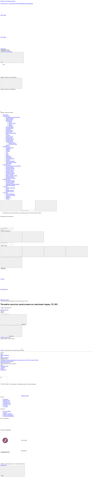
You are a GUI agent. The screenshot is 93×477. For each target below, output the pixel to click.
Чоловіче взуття (7, 179)
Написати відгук (4, 310)
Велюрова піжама (13, 144)
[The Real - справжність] (4, 382)
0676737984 (3, 15)
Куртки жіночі (12, 123)
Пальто (10, 124)
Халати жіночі (12, 142)
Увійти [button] (2, 350)
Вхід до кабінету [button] (7, 411)
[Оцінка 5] (11, 262)
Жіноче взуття (6, 146)
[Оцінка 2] (33, 251)
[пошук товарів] (11, 206)
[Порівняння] (11, 83)
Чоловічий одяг (6, 164)
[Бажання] (46, 71)
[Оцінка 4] (76, 251)
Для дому (5, 186)
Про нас (2, 3)
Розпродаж (5, 114)
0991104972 (3, 48)
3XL (5, 354)
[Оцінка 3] (55, 251)
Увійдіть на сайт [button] (4, 337)
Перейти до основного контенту (8, 1)
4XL (5, 357)
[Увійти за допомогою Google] (33, 237)
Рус (4, 64)
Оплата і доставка (8, 3)
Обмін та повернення (18, 3)
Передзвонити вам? (5, 50)
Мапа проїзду (4, 465)
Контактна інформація (28, 3)
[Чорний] (19, 360)
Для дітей (5, 192)
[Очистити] (46, 206)
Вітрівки (11, 125)
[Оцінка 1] (11, 251)
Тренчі (10, 122)
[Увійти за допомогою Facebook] (11, 237)
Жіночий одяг (6, 116)
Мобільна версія (25, 395)
